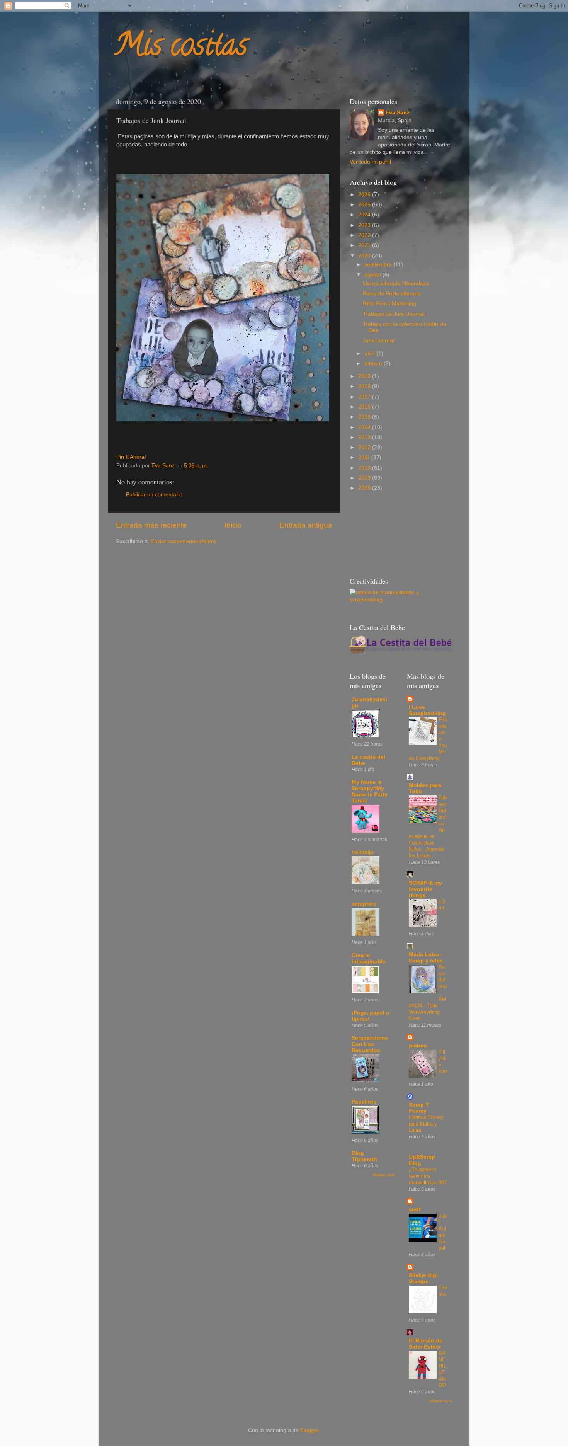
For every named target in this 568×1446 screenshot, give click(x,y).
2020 (365, 256)
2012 (365, 447)
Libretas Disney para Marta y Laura (426, 1123)
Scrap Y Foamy (419, 1108)
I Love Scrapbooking (427, 710)
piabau (418, 1046)
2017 (365, 397)
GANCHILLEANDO (442, 1369)
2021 (365, 245)
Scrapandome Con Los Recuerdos (370, 1044)
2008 (365, 488)
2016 (365, 407)
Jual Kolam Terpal (443, 1232)
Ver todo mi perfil (370, 162)
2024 (365, 215)
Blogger (309, 1430)
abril (370, 353)
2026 (365, 195)
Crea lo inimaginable (369, 958)
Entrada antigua (305, 525)
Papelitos (364, 1102)
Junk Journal (378, 341)
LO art (442, 905)
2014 (365, 427)
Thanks (443, 1291)
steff (415, 1210)
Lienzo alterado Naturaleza (396, 283)
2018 (365, 386)
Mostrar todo (384, 1175)
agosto (373, 275)
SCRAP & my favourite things (425, 889)
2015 (365, 417)
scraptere (364, 904)
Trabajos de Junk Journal (394, 314)
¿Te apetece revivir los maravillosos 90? (428, 1176)
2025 (365, 205)
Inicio (233, 525)
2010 (365, 468)
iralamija (363, 852)
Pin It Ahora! (131, 457)
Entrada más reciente (151, 525)
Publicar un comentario (154, 494)
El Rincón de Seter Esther (425, 1344)
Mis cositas (180, 48)
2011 (364, 457)
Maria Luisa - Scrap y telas (426, 958)
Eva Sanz (398, 113)
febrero (374, 363)
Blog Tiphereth (364, 1156)
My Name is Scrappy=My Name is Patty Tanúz (370, 791)
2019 (365, 376)
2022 (365, 235)
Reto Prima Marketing (389, 304)
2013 (365, 437)
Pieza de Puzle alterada (392, 293)
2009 (365, 478)
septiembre (378, 264)
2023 (365, 225)
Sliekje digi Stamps (423, 1278)
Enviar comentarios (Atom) (183, 541)
